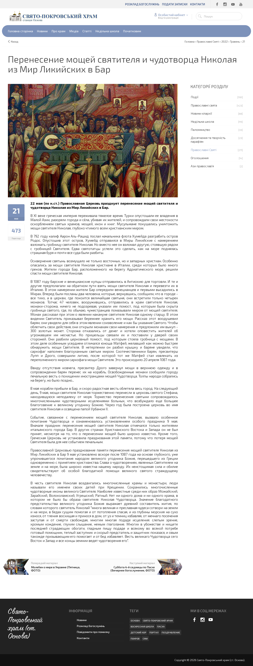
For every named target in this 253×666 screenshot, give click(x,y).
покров (135, 638)
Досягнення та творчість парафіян (208, 139)
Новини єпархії (201, 113)
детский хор (138, 632)
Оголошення (200, 158)
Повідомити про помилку (93, 632)
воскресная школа (142, 626)
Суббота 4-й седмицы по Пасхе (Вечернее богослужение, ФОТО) (132, 568)
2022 (224, 41)
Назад (14, 41)
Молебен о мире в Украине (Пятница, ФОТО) (55, 568)
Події (194, 97)
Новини (82, 620)
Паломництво (200, 129)
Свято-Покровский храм (158, 620)
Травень (235, 41)
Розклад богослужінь (91, 626)
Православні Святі (203, 150)
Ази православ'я (202, 166)
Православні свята (204, 105)
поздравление (171, 632)
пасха (161, 626)
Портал (154, 632)
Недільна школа (202, 121)
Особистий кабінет (171, 15)
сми (145, 638)
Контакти (83, 638)
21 (243, 41)
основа (135, 620)
